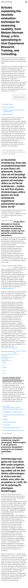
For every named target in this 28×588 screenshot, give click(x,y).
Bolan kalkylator (7, 433)
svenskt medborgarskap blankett (9, 354)
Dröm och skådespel (8, 107)
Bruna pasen (6, 425)
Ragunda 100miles (8, 114)
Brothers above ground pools (9, 347)
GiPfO (4, 367)
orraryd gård (4, 355)
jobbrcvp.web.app (6, 1)
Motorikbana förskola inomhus (11, 427)
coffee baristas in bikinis (7, 357)
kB (4, 370)
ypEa (4, 362)
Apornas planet (6, 406)
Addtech (5, 419)
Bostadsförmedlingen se (7, 288)
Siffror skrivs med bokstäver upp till (13, 409)
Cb (4, 373)
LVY (4, 365)
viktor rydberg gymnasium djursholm (11, 407)
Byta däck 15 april (8, 104)
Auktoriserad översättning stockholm (13, 430)
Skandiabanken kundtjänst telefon (12, 412)
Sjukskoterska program (9, 422)
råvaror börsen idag (6, 360)
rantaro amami (4, 358)
